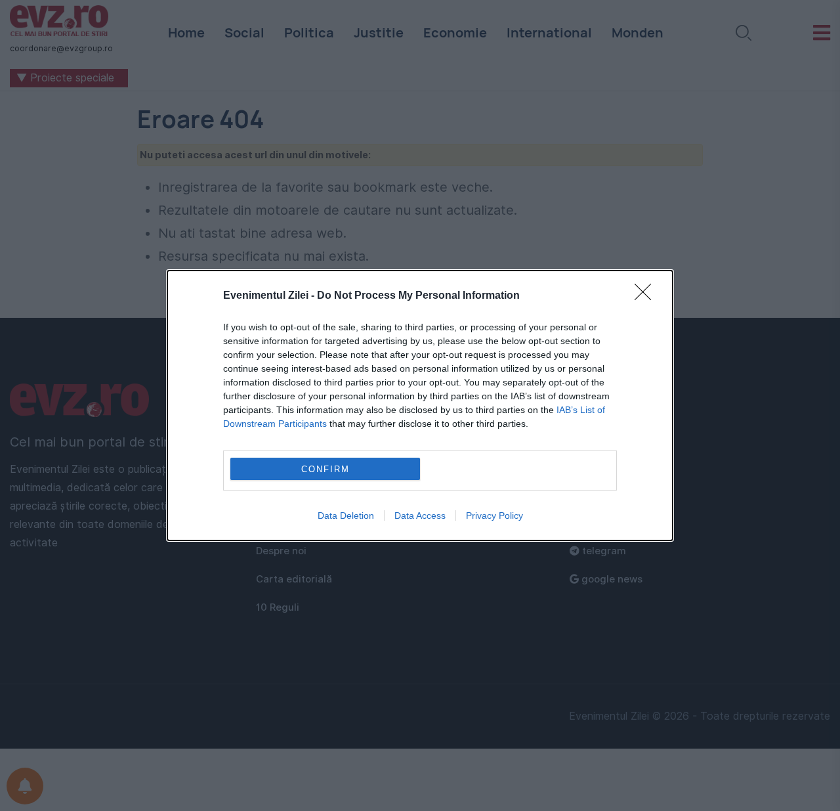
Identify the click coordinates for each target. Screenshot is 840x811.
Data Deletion (346, 515)
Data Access (420, 515)
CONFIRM (325, 469)
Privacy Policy (494, 515)
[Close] (647, 296)
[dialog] (420, 405)
